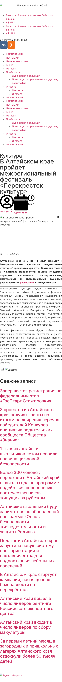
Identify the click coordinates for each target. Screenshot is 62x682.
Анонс (9, 64)
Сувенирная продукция (26, 75)
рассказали (27, 282)
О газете (11, 86)
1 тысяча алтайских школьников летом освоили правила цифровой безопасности (29, 456)
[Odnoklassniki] (11, 45)
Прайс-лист (13, 72)
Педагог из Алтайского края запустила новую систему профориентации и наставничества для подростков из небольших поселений (29, 553)
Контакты (17, 90)
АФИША (10, 22)
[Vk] (4, 45)
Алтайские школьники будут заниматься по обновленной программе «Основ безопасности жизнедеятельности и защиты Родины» (29, 519)
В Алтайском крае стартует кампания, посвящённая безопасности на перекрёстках (28, 582)
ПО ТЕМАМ (12, 57)
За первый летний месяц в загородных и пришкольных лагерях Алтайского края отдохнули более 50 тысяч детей (29, 651)
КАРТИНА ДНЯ (14, 54)
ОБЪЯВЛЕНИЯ (14, 97)
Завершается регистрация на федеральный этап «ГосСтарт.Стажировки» (30, 395)
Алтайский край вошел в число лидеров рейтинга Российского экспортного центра (26, 606)
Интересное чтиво (17, 61)
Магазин (11, 68)
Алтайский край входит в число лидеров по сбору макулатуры (26, 627)
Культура (11, 156)
